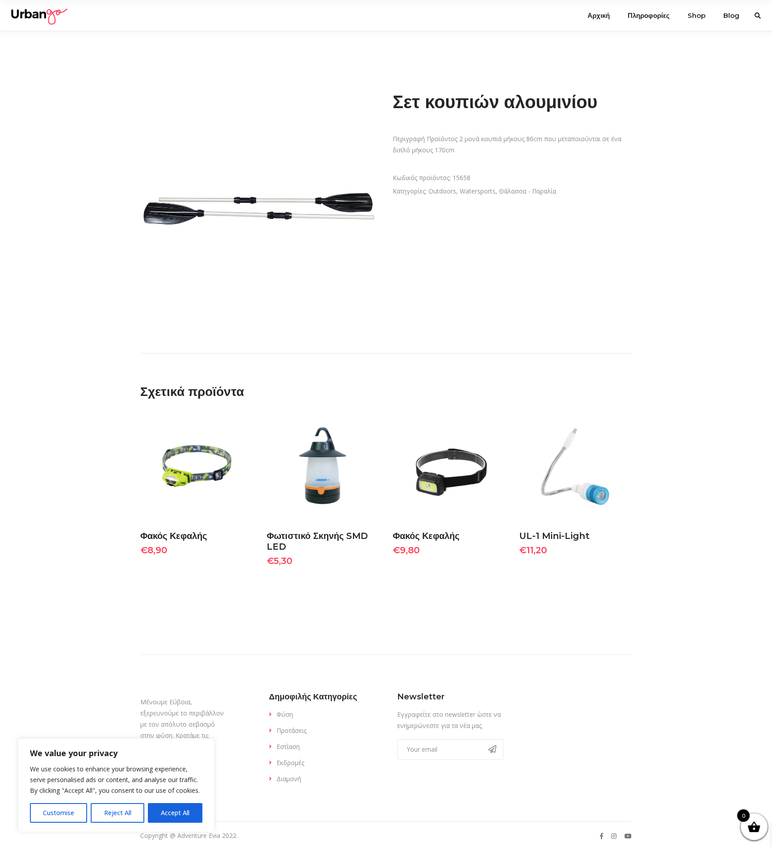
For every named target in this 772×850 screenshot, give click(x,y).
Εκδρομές (290, 762)
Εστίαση (288, 746)
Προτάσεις (291, 730)
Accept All (175, 812)
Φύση (285, 714)
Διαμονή (289, 778)
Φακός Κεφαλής (173, 535)
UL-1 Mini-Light (554, 535)
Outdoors (442, 191)
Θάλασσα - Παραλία (527, 191)
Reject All (117, 812)
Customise (58, 812)
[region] (116, 785)
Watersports (477, 191)
